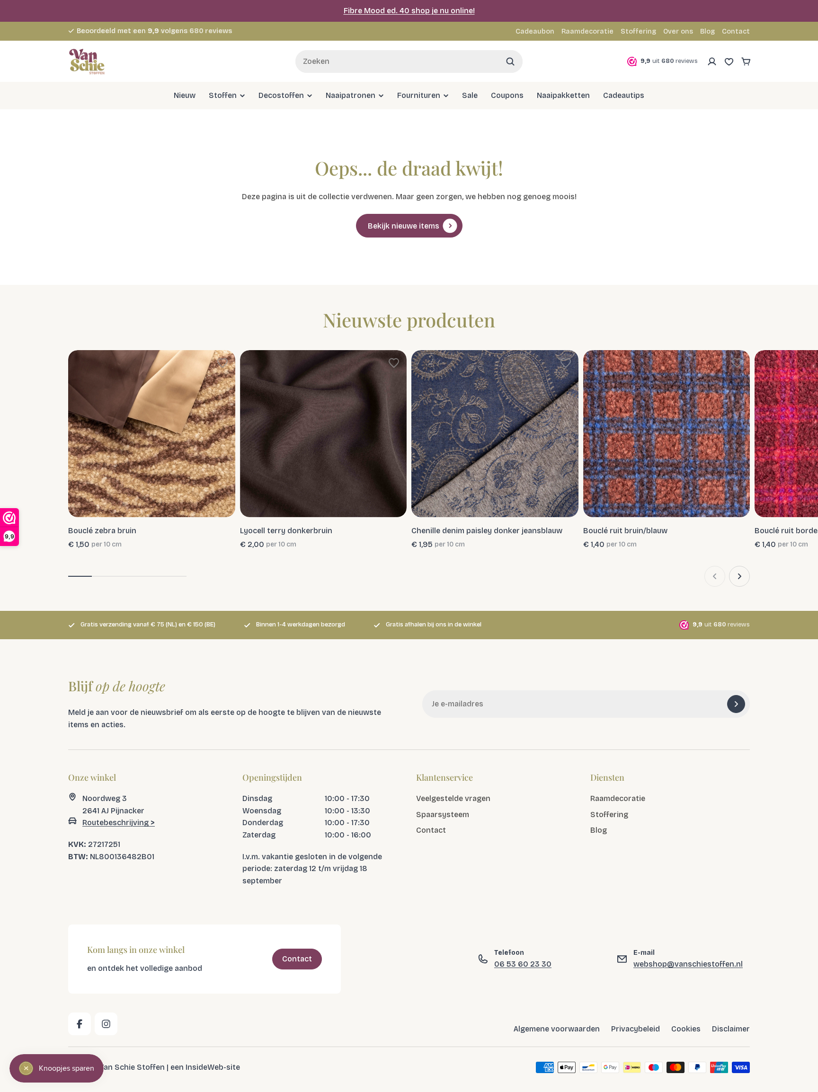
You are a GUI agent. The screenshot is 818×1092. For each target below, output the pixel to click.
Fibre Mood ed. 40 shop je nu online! (409, 10)
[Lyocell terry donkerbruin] (323, 433)
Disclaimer (731, 1028)
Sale (470, 95)
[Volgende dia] (739, 576)
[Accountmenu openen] (711, 61)
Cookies (686, 1028)
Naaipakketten (563, 95)
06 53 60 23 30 (522, 964)
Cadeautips (623, 95)
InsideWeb (204, 1066)
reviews (210, 31)
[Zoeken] (510, 61)
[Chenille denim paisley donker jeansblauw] (494, 433)
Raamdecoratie (587, 31)
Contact (736, 31)
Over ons (678, 31)
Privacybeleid (635, 1028)
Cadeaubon (535, 31)
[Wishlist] (729, 61)
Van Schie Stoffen (132, 1066)
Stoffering (638, 31)
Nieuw (185, 95)
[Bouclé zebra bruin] (151, 433)
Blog (707, 31)
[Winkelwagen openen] (746, 61)
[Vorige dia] (714, 576)
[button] (222, 363)
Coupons (507, 95)
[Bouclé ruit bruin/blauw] (666, 433)
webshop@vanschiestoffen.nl (688, 964)
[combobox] (409, 61)
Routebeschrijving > (118, 822)
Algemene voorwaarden (557, 1028)
